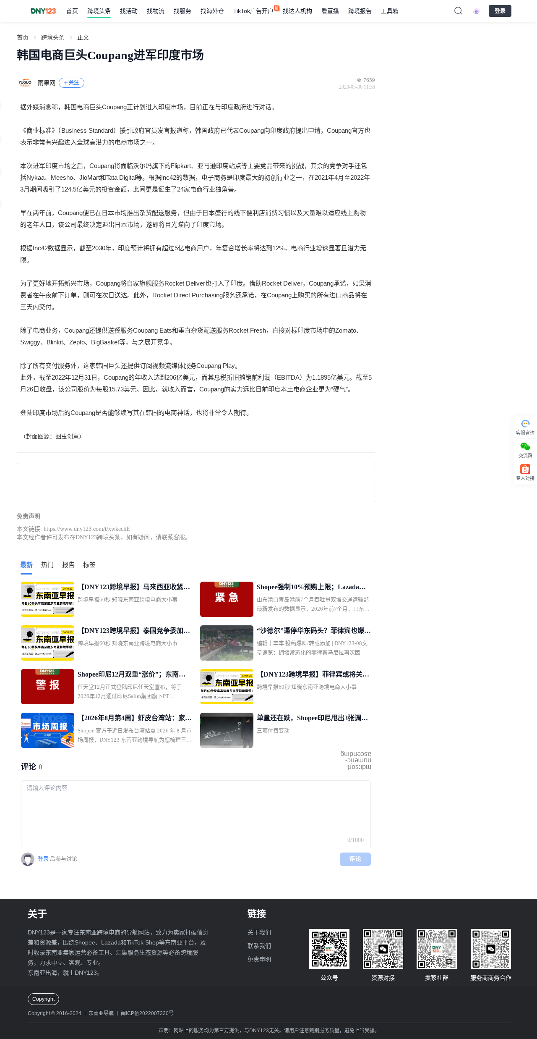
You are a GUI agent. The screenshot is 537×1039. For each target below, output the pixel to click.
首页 (72, 11)
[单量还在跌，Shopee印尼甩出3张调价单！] (226, 730)
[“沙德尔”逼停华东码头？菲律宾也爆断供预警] (226, 643)
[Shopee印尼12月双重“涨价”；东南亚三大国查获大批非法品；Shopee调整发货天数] (47, 686)
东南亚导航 (101, 1013)
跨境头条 (99, 11)
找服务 (182, 11)
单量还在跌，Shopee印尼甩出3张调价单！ (312, 719)
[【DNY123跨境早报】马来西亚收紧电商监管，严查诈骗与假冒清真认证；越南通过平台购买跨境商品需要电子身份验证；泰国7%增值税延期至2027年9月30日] (47, 599)
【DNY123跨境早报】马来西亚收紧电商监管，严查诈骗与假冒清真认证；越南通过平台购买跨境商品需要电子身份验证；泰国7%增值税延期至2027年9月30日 (135, 588)
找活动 (129, 11)
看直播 (330, 11)
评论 (355, 859)
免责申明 (259, 959)
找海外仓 (212, 11)
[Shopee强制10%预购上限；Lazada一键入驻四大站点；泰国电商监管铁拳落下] (226, 599)
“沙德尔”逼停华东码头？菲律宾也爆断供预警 (314, 631)
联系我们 (259, 945)
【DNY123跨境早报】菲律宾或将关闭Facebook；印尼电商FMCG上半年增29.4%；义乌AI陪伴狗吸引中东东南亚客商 (313, 675)
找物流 (155, 11)
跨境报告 (360, 11)
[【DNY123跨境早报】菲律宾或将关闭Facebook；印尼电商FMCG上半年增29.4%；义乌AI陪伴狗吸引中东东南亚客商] (226, 686)
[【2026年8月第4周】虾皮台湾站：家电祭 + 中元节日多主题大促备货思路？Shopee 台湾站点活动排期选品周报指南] (47, 730)
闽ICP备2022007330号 (147, 1013)
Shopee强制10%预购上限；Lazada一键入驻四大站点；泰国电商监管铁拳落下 (314, 588)
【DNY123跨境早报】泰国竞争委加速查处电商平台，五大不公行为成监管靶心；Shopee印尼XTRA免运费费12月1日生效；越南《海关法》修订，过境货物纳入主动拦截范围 (135, 631)
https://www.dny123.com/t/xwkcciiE (87, 529)
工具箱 (390, 11)
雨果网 (46, 83)
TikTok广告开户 (253, 11)
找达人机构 (297, 11)
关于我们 (259, 932)
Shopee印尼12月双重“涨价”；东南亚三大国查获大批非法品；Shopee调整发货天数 (131, 675)
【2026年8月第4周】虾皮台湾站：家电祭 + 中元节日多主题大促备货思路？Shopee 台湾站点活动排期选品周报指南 (135, 719)
